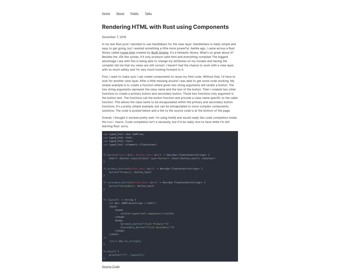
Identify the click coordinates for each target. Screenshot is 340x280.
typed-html (127, 52)
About (120, 13)
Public (135, 13)
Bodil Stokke (159, 52)
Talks (148, 13)
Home (106, 13)
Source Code (111, 266)
